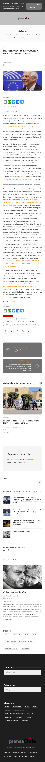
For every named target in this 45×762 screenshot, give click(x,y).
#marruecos (9, 319)
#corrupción (17, 634)
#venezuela (25, 648)
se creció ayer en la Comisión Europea (19, 126)
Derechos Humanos (17, 360)
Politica (17, 756)
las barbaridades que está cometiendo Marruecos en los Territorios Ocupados (21, 286)
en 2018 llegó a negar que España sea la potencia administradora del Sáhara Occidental (22, 202)
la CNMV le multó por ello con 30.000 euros (19, 179)
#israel (7, 638)
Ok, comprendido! (34, 6)
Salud (32, 756)
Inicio (5, 35)
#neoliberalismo (18, 638)
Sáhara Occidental (21, 35)
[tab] (11, 491)
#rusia (7, 325)
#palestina (8, 645)
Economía (7, 756)
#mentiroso (22, 319)
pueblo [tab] (13, 559)
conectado (29, 459)
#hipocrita (20, 316)
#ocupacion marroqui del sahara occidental (20, 322)
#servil (34, 325)
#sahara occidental (21, 325)
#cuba (26, 634)
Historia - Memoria (20, 347)
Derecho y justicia (19, 752)
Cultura (7, 752)
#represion (19, 645)
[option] (22, 411)
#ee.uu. (35, 634)
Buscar (6, 478)
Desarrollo (33, 752)
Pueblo (12, 35)
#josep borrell (33, 316)
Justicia (29, 362)
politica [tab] (6, 559)
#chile (6, 634)
